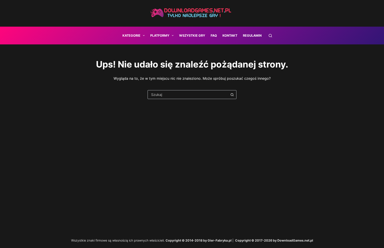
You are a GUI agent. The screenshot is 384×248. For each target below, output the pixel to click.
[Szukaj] (270, 35)
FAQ (214, 35)
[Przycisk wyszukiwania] (232, 94)
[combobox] (188, 94)
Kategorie (131, 35)
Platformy (159, 35)
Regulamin (252, 35)
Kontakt (229, 35)
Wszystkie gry (192, 35)
